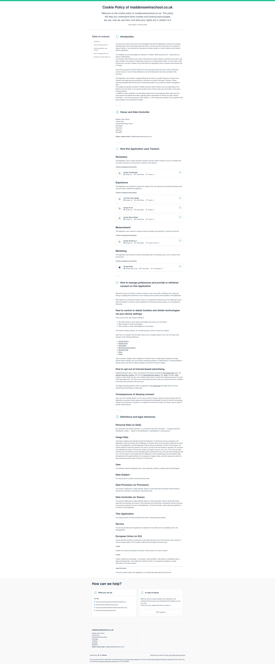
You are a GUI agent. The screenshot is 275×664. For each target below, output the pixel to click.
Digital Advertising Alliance (151, 375)
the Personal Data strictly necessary (107, 661)
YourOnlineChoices (169, 373)
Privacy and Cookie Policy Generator (174, 655)
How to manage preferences (101, 53)
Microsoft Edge (123, 350)
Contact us (162, 612)
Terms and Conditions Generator (157, 659)
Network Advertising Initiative (125, 375)
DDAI (176, 375)
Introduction (97, 41)
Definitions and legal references (102, 57)
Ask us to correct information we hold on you (107, 604)
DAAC (166, 375)
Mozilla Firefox (123, 343)
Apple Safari (122, 345)
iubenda (169, 659)
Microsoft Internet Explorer (127, 348)
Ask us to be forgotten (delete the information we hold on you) (111, 607)
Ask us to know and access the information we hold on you (111, 602)
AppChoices (157, 386)
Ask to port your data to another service (106, 610)
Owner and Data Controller (101, 45)
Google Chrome (124, 341)
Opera (121, 354)
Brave (120, 352)
